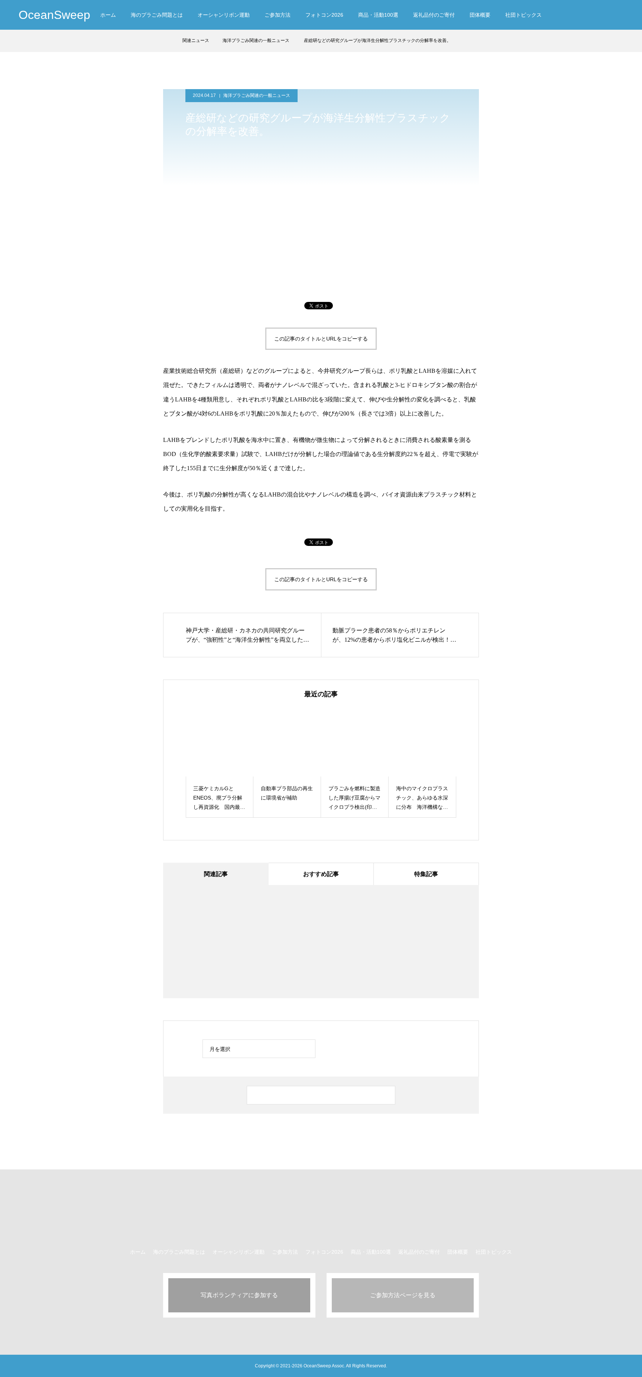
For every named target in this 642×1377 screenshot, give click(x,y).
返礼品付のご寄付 (434, 15)
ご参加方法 (278, 15)
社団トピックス (523, 15)
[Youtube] (601, 15)
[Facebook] (583, 15)
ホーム (108, 15)
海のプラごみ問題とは (157, 15)
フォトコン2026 (324, 15)
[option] (219, 763)
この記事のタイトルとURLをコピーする (321, 339)
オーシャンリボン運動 (224, 15)
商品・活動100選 (378, 15)
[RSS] (619, 15)
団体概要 (480, 15)
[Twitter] (570, 15)
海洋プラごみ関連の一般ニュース (256, 95)
